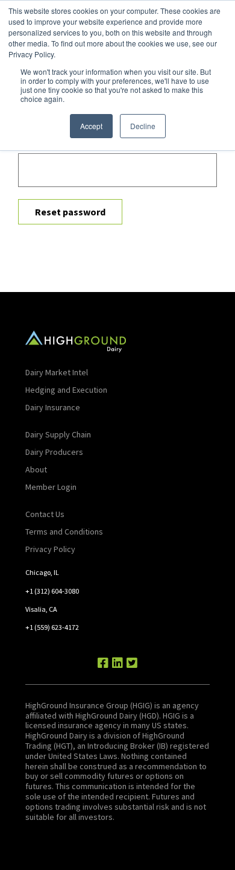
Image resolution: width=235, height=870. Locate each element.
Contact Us (44, 514)
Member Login (51, 486)
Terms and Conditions (64, 531)
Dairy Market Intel (56, 372)
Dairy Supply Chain (58, 434)
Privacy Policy (50, 549)
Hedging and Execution (66, 389)
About (36, 469)
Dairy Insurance (52, 407)
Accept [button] (91, 126)
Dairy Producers (54, 451)
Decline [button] (142, 126)
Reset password (70, 212)
